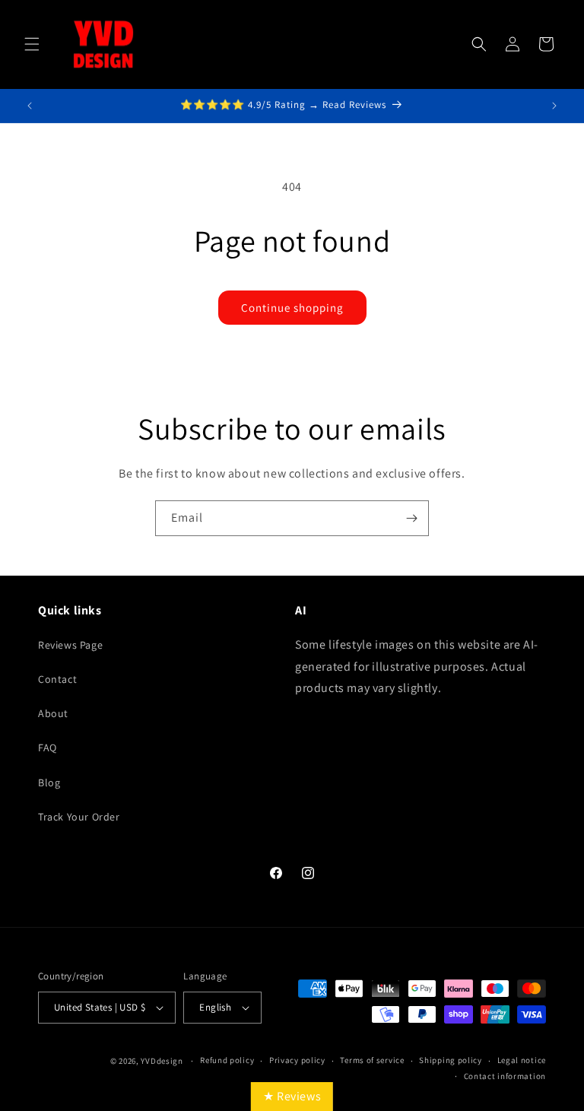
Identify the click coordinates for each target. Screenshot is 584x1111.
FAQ (47, 747)
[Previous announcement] (29, 105)
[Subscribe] (411, 518)
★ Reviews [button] (292, 1096)
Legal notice (521, 1060)
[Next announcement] (554, 105)
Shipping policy (450, 1060)
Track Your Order (79, 817)
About (53, 713)
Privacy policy (297, 1060)
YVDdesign (161, 1060)
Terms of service (372, 1060)
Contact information (505, 1076)
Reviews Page (70, 645)
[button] (32, 44)
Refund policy (227, 1060)
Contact (57, 679)
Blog (49, 782)
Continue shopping (292, 307)
